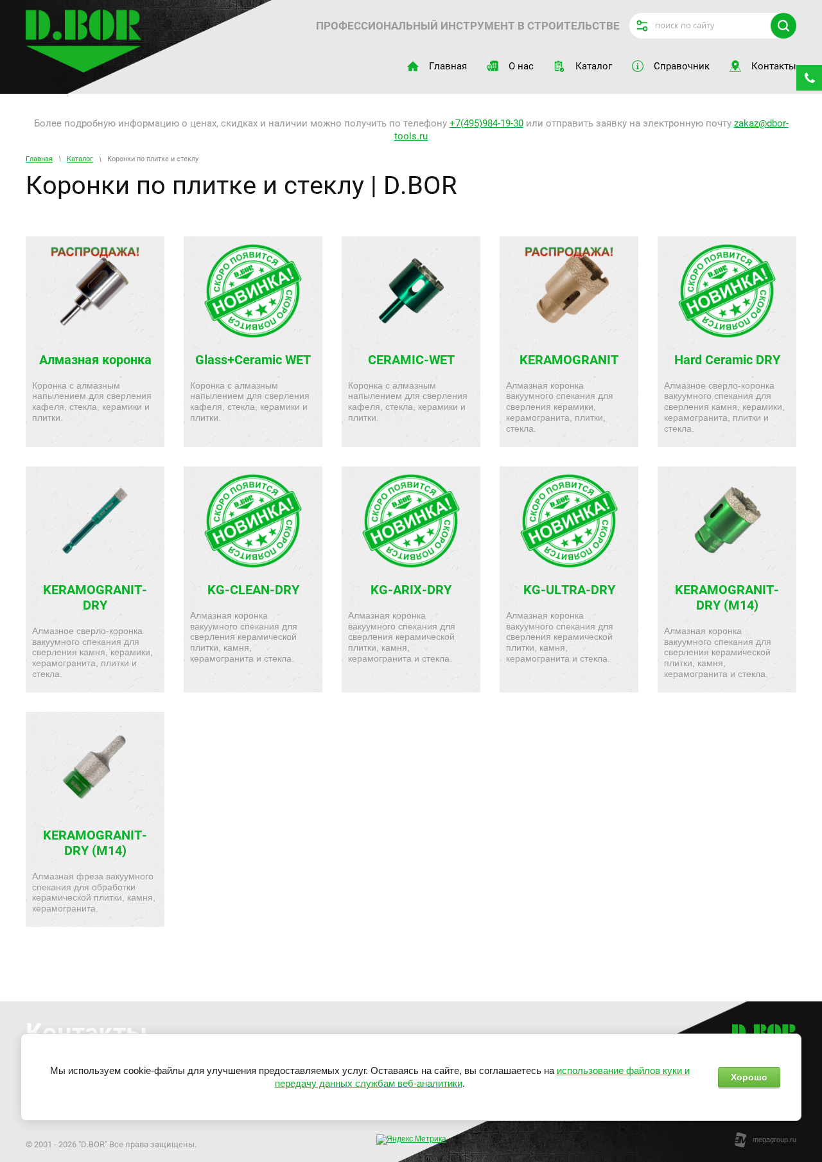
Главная (39, 159)
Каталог (80, 159)
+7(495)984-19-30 (486, 123)
